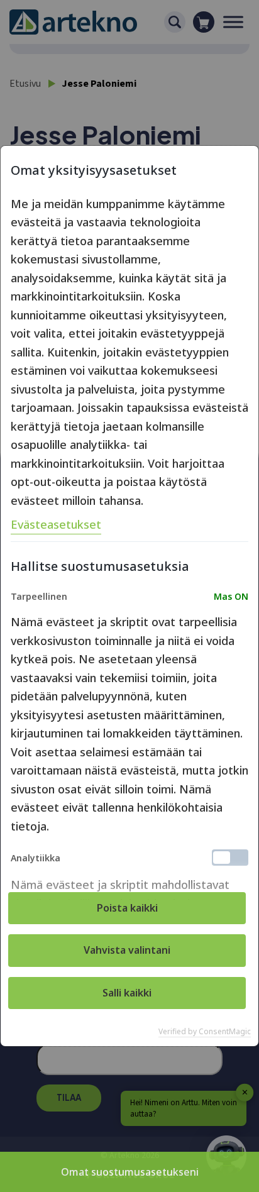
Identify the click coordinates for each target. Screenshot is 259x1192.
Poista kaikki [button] (127, 908)
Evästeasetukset (56, 524)
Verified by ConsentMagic (204, 1031)
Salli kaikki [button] (127, 993)
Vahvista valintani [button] (127, 950)
